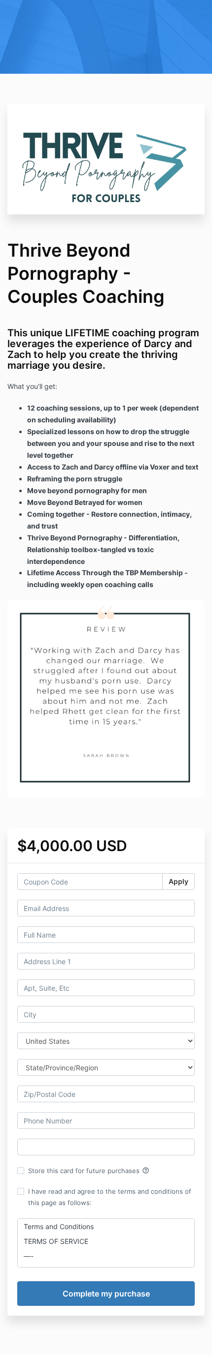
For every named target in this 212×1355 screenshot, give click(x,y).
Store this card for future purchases (88, 1171)
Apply (178, 881)
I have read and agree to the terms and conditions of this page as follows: (109, 1196)
